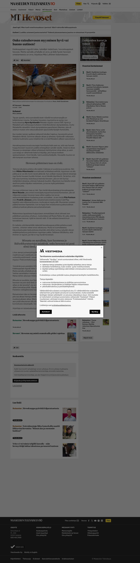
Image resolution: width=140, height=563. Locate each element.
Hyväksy (95, 312)
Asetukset (46, 312)
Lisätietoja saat (55, 305)
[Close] (101, 247)
